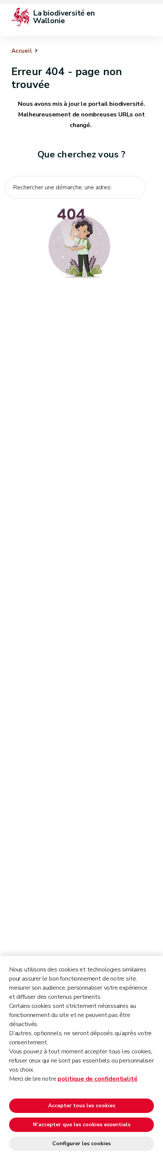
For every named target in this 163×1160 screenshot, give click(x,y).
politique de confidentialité (97, 1079)
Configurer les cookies (81, 1143)
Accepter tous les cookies (81, 1105)
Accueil (21, 51)
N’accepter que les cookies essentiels (81, 1124)
